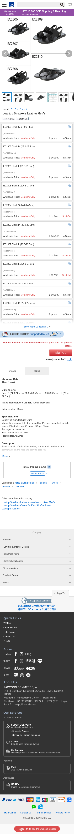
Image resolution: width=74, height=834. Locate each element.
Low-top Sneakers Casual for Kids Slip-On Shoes (26, 505)
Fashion (43, 482)
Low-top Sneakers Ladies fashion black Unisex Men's (28, 502)
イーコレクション (19, 109)
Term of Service (43, 812)
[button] (5, 53)
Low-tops (19, 486)
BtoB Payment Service (21, 768)
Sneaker (6, 486)
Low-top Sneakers (11, 508)
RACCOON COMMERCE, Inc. (21, 687)
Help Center (9, 632)
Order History (10, 627)
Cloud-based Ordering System (25, 742)
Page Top (61, 593)
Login (69, 359)
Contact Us (9, 636)
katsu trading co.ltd (34, 466)
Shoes (55, 482)
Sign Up (60, 352)
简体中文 (10, 118)
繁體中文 (23, 118)
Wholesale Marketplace (22, 726)
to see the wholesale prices (37, 829)
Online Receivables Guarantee (25, 785)
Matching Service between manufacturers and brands (36, 751)
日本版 (6, 641)
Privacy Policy (62, 812)
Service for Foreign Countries (26, 735)
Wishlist (7, 623)
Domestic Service (20, 731)
